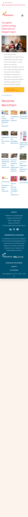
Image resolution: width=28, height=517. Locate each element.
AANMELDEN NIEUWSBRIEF (14, 263)
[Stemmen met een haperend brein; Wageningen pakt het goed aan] (14, 156)
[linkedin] (11, 229)
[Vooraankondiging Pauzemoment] (23, 112)
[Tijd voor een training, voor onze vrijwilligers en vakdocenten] (14, 178)
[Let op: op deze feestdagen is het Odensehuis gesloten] (23, 157)
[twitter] (14, 229)
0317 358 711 (16, 223)
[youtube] (18, 229)
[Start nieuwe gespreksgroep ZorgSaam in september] (5, 112)
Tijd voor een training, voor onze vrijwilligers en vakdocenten (15, 189)
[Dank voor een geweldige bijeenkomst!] (14, 133)
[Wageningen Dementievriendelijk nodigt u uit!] (23, 136)
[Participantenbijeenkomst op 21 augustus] (14, 112)
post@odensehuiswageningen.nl (16, 225)
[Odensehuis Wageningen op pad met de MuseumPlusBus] (5, 156)
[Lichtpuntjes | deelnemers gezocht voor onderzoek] (5, 178)
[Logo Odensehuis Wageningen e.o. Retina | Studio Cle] (7, 11)
